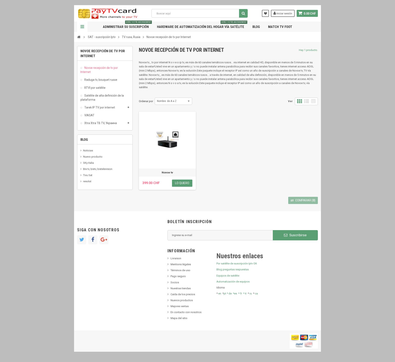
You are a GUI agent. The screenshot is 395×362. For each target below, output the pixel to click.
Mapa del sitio (179, 318)
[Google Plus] (103, 239)
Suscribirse (297, 235)
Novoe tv (167, 172)
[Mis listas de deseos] (265, 13)
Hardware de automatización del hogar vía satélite (202, 25)
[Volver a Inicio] (78, 37)
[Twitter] (81, 239)
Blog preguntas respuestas (232, 269)
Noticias (88, 150)
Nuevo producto (92, 156)
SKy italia (88, 162)
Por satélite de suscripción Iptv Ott (236, 263)
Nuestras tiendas (181, 288)
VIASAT (89, 115)
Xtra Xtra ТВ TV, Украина (100, 123)
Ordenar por (146, 101)
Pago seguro (178, 276)
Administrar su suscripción (127, 25)
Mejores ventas (180, 306)
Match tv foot (280, 27)
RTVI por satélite (95, 87)
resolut (87, 181)
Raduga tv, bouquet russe (100, 79)
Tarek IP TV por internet (99, 107)
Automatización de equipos (233, 281)
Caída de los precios (183, 294)
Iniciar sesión (284, 13)
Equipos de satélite (227, 275)
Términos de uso (180, 270)
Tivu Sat (87, 175)
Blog (256, 27)
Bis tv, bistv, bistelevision (97, 169)
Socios (175, 282)
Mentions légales (181, 264)
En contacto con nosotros (186, 312)
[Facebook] (92, 239)
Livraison (176, 258)
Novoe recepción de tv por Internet (99, 70)
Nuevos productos (182, 300)
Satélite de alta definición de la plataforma (102, 97)
